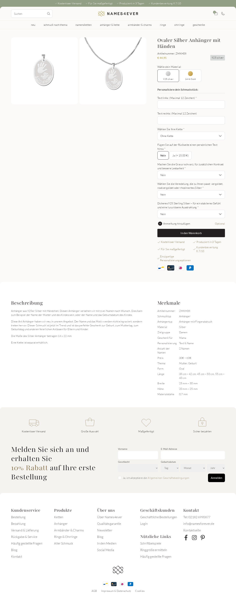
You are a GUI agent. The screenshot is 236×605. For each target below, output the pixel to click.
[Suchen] (48, 14)
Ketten (58, 517)
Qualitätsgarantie (109, 523)
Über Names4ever (109, 517)
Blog (14, 550)
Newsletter (104, 530)
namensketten (83, 24)
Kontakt (16, 556)
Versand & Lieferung (25, 530)
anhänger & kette (110, 24)
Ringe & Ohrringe (65, 537)
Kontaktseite (192, 530)
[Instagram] (194, 537)
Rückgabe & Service (24, 537)
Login (144, 523)
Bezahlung (18, 523)
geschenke (199, 24)
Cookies (139, 590)
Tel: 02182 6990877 (196, 517)
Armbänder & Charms (69, 530)
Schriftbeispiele (150, 543)
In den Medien (106, 543)
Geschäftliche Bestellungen (158, 517)
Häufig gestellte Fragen (26, 543)
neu (33, 24)
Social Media (105, 550)
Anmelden (216, 477)
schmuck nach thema (55, 24)
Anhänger (61, 523)
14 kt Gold (190, 79)
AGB (94, 590)
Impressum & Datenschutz (116, 590)
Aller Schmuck (63, 543)
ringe (163, 24)
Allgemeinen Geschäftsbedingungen (168, 477)
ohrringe (179, 24)
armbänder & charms (140, 24)
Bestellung (18, 517)
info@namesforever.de (198, 523)
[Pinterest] (202, 537)
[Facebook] (186, 537)
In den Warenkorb (191, 233)
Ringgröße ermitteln (153, 550)
